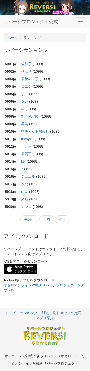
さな (24, 184)
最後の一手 (30, 79)
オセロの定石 (71, 313)
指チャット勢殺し (35, 131)
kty (23, 161)
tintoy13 (27, 139)
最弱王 (26, 154)
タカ (24, 101)
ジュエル (28, 176)
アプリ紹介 (45, 318)
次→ (62, 219)
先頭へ (29, 219)
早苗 (24, 124)
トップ (10, 313)
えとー (26, 146)
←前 (46, 219)
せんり (26, 71)
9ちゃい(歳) (30, 116)
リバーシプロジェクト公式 (31, 21)
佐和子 (26, 64)
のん (24, 192)
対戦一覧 (49, 313)
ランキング (29, 313)
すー (24, 94)
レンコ (26, 207)
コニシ (26, 86)
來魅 (24, 199)
